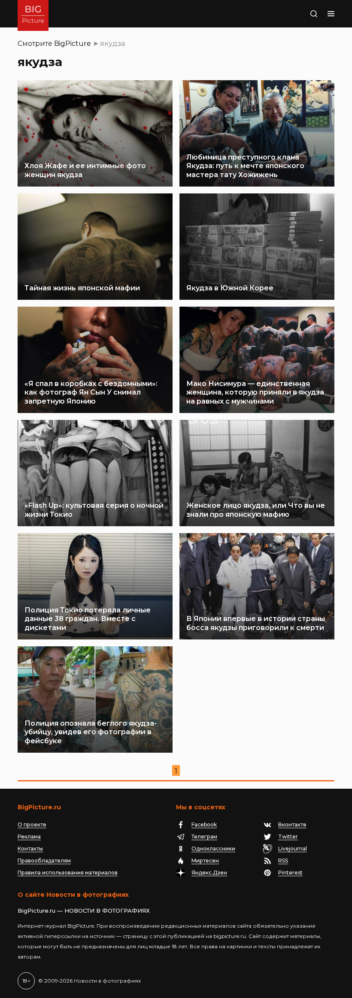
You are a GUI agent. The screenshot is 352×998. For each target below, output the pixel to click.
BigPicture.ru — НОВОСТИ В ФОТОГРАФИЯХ (84, 910)
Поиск (303, 14)
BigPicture (72, 43)
